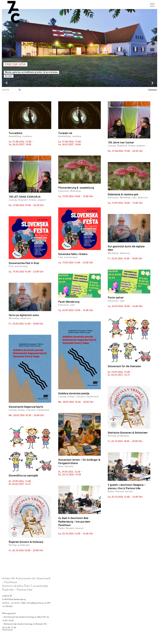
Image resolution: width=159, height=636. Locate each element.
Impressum (7, 630)
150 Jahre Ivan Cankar (121, 142)
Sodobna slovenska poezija (73, 393)
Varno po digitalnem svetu (24, 315)
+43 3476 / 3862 (18, 603)
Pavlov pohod (115, 297)
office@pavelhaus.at (36, 603)
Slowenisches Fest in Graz (24, 263)
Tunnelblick (15, 133)
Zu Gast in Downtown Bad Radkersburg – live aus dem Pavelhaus (74, 521)
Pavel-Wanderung (68, 302)
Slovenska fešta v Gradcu (73, 254)
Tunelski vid (65, 133)
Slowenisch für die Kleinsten (124, 366)
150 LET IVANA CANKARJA (25, 197)
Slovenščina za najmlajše (23, 475)
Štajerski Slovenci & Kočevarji (26, 542)
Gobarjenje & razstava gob (123, 194)
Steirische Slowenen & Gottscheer (128, 433)
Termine (152, 90)
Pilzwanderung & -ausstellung (76, 188)
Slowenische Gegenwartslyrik (26, 407)
